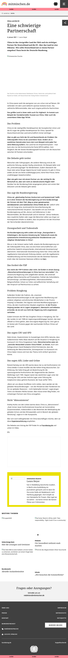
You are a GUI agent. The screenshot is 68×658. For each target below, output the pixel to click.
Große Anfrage (52, 200)
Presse (4, 613)
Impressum (62, 608)
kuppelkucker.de (60, 642)
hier (44, 259)
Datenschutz (61, 613)
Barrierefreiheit (8, 624)
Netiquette (61, 618)
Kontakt (5, 618)
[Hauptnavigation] (64, 4)
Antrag (56, 270)
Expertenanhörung (19, 421)
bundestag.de (47, 425)
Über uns (5, 608)
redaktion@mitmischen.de (34, 595)
